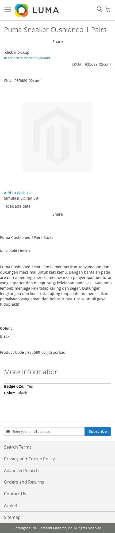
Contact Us (15, 494)
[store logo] (37, 10)
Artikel (10, 505)
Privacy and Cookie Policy (29, 459)
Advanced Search (21, 470)
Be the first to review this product (27, 58)
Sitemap (12, 517)
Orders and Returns (24, 482)
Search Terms (18, 447)
